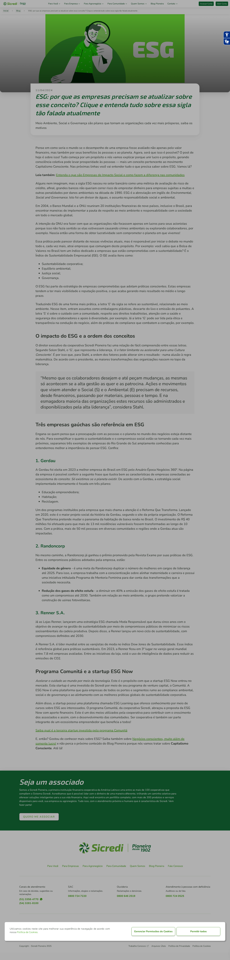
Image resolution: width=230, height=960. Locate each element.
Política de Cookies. (27, 932)
